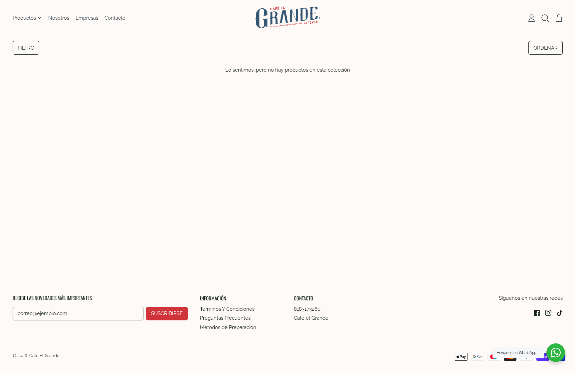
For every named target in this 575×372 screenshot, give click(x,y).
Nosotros (58, 18)
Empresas (87, 18)
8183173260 (307, 309)
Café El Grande (44, 355)
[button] (545, 18)
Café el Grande (311, 318)
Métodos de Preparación (228, 327)
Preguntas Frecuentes (225, 318)
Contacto (114, 18)
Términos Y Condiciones (227, 309)
